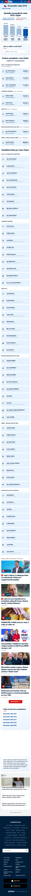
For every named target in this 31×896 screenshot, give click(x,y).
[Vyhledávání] (21, 2)
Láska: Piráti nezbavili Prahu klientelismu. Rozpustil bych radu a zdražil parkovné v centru (14, 788)
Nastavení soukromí (20, 875)
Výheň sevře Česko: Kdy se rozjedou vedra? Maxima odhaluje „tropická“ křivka (13, 796)
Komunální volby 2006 (9, 725)
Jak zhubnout (9, 825)
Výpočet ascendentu (9, 842)
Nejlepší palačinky (10, 845)
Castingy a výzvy (19, 862)
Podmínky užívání (8, 866)
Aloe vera (8, 840)
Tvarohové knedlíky (21, 842)
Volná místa (6, 859)
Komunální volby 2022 (9, 714)
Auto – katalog (21, 832)
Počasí (13, 830)
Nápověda (18, 869)
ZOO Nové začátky (11, 832)
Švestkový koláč (21, 845)
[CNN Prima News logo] (8, 1)
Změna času (24, 828)
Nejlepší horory (7, 828)
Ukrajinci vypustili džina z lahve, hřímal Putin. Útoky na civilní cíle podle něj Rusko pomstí (14, 804)
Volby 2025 (22, 835)
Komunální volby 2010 (9, 722)
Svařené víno (8, 837)
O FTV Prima (7, 857)
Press (17, 859)
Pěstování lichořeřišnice (18, 840)
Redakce (18, 872)
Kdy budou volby (20, 830)
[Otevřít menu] (2, 2)
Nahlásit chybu (7, 875)
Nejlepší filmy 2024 (20, 825)
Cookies (6, 869)
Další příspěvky (14, 701)
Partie (8, 830)
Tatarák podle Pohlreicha (20, 837)
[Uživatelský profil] (25, 2)
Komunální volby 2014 (9, 719)
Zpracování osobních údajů (20, 867)
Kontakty (18, 864)
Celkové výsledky (6, 8)
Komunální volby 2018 (9, 716)
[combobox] (15, 51)
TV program (16, 828)
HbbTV (5, 864)
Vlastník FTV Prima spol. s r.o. (8, 872)
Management (19, 857)
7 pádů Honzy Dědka (11, 835)
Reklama (6, 862)
